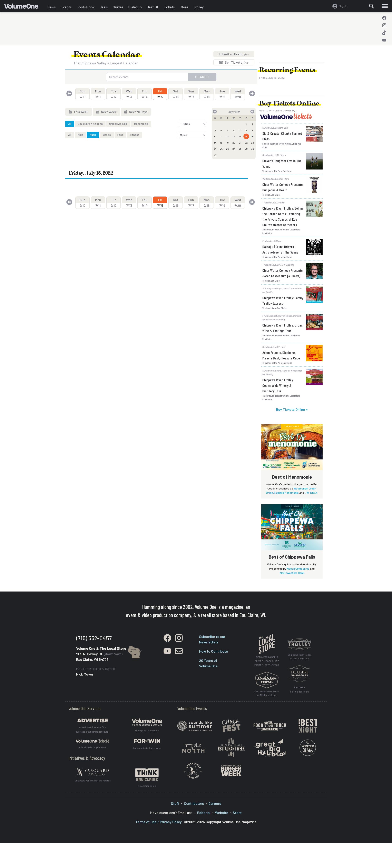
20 (233, 142)
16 (252, 136)
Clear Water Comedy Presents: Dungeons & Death (282, 187)
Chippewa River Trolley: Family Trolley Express (282, 300)
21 (240, 142)
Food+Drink (86, 7)
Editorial (203, 812)
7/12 (114, 94)
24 (215, 148)
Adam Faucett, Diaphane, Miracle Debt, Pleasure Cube (281, 355)
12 (227, 136)
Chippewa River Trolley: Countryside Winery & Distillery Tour (278, 385)
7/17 (191, 94)
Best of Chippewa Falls (292, 557)
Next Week (108, 112)
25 (221, 148)
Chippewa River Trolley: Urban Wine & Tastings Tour (282, 328)
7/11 (98, 94)
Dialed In (135, 7)
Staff (175, 803)
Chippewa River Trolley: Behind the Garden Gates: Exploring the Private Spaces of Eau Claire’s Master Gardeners (283, 216)
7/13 (129, 94)
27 (233, 148)
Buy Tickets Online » (292, 409)
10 (215, 136)
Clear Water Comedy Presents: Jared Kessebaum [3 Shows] (282, 273)
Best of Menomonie (292, 477)
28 (240, 148)
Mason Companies (298, 568)
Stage (107, 134)
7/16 (175, 94)
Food (120, 134)
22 (246, 142)
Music (93, 134)
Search (202, 77)
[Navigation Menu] (385, 6)
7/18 (207, 94)
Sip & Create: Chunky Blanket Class (282, 136)
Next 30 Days (137, 112)
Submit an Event (233, 54)
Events (66, 7)
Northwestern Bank (292, 573)
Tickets (169, 7)
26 (227, 148)
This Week (80, 112)
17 (215, 142)
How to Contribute (213, 651)
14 (240, 136)
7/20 (237, 94)
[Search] (371, 6)
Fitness (134, 134)
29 (246, 148)
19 (227, 142)
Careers (214, 803)
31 (215, 154)
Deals (103, 7)
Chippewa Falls (118, 123)
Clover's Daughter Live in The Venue (282, 163)
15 (246, 136)
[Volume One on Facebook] (384, 18)
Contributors (194, 803)
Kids (80, 134)
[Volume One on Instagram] (384, 25)
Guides (118, 7)
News (51, 7)
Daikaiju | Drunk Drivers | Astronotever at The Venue (280, 249)
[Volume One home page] (24, 7)
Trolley (198, 7)
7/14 (144, 94)
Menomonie (141, 123)
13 (234, 136)
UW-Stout (311, 492)
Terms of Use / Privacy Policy (158, 821)
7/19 (222, 94)
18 (221, 142)
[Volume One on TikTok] (384, 32)
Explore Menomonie (286, 492)
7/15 (160, 94)
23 (252, 142)
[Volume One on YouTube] (384, 40)
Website (221, 812)
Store (184, 7)
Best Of (152, 7)
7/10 (83, 94)
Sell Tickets (236, 62)
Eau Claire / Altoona (90, 123)
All (69, 123)
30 (252, 148)
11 (221, 136)
